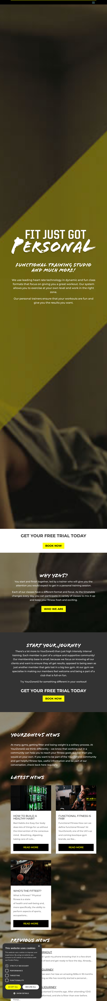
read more (30, 847)
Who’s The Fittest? (27, 890)
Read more (23, 960)
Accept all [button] (13, 987)
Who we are (53, 609)
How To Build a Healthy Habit (25, 817)
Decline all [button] (30, 987)
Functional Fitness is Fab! (74, 817)
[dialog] (22, 970)
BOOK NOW (53, 545)
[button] (22, 993)
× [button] (39, 946)
